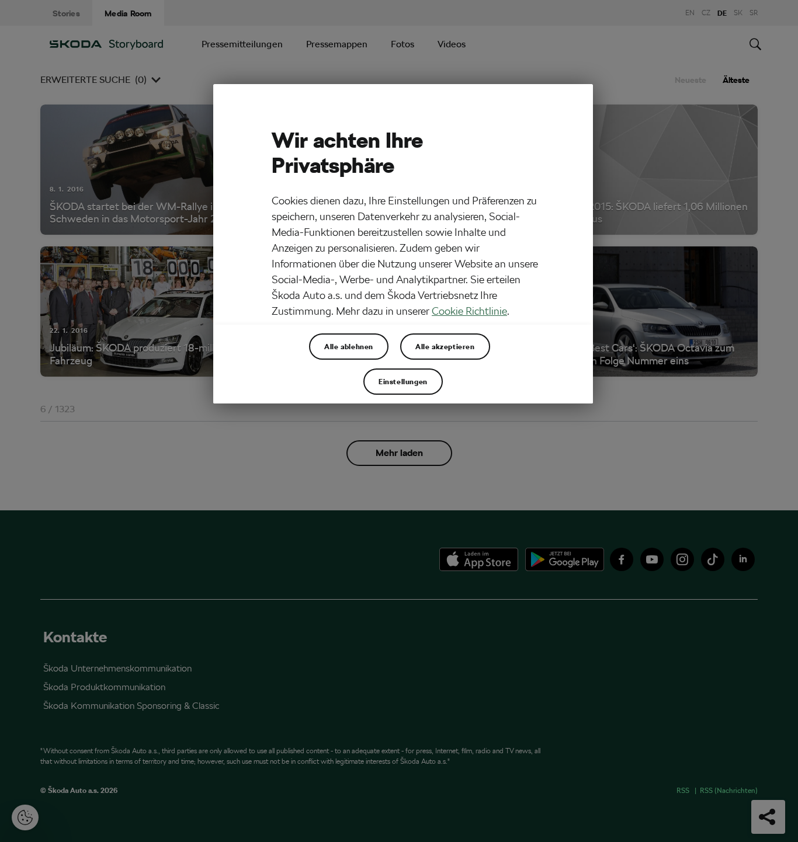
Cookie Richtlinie (469, 311)
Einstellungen (403, 381)
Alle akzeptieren (445, 346)
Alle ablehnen (348, 346)
